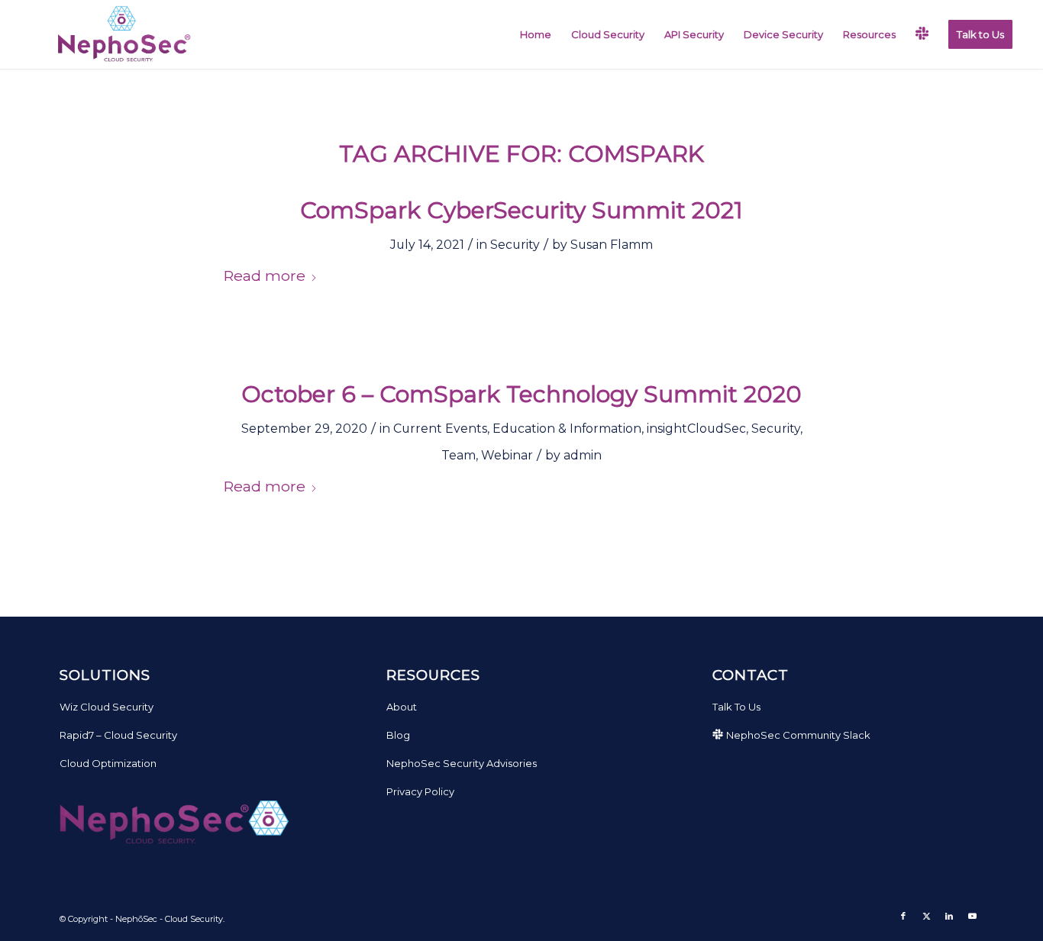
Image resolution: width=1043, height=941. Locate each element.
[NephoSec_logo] (121, 34)
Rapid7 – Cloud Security (118, 735)
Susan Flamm (611, 244)
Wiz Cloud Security (106, 707)
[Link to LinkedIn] (949, 915)
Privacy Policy (420, 791)
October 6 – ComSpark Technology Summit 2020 (521, 394)
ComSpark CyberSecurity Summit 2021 (521, 210)
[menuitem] (535, 34)
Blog (398, 735)
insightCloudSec (696, 428)
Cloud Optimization (108, 763)
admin (582, 455)
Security (515, 244)
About (401, 707)
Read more (264, 275)
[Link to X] (926, 915)
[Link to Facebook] (903, 915)
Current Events (440, 428)
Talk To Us (736, 707)
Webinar (507, 455)
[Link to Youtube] (972, 915)
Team (458, 455)
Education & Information (566, 428)
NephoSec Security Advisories (461, 763)
